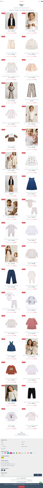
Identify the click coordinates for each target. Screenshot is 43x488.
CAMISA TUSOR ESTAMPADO (32, 262)
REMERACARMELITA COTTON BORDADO (11, 332)
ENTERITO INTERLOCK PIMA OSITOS (32, 285)
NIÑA (2, 442)
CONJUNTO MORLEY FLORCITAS (31, 215)
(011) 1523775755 (5, 462)
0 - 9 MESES (3, 446)
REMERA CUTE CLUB (11, 425)
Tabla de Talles (24, 446)
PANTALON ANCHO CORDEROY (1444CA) (11, 192)
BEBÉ (23, 444)
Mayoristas (3, 448)
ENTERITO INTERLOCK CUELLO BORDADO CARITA (11, 215)
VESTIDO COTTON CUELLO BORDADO (31, 332)
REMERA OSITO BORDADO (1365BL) (32, 425)
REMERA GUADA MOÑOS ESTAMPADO (31, 169)
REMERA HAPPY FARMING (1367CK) (11, 378)
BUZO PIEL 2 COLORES (11, 146)
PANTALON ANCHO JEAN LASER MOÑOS (11, 285)
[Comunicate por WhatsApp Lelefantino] (40, 483)
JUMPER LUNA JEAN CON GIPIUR (31, 192)
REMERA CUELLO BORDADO (32, 239)
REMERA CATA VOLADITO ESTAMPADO (32, 29)
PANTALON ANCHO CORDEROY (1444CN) (32, 99)
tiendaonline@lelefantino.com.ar (8, 463)
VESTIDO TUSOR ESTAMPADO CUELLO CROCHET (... (11, 169)
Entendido (21, 486)
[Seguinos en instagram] (2, 470)
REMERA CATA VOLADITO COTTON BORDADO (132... (11, 122)
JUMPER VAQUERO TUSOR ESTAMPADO (11, 262)
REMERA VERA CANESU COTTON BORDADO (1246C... (11, 76)
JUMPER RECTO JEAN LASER (11, 355)
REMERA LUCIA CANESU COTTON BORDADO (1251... (31, 378)
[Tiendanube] (21, 478)
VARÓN (23, 442)
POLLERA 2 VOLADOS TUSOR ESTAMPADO (31, 76)
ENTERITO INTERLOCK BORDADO (32, 146)
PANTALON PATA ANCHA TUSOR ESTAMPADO (32, 122)
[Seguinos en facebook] (4, 470)
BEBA (2, 444)
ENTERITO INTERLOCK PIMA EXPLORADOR (11, 239)
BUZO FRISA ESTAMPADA (11, 99)
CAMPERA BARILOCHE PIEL (11, 29)
